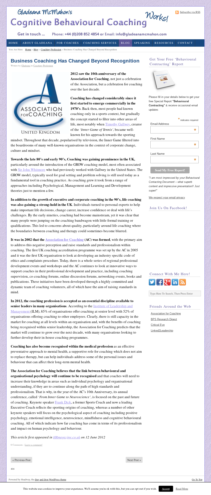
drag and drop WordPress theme (50, 479)
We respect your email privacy (167, 197)
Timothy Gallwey (117, 124)
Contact (185, 43)
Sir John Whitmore (31, 169)
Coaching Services (100, 43)
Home (13, 43)
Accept (166, 488)
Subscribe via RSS (190, 12)
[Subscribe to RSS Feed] (182, 284)
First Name (173, 138)
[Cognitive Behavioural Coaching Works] (89, 23)
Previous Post (21, 460)
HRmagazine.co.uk (66, 437)
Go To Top (197, 479)
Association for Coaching (64, 239)
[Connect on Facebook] (159, 284)
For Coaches (68, 43)
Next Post (134, 460)
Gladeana (25, 65)
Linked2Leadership (162, 330)
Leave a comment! (33, 444)
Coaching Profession (51, 49)
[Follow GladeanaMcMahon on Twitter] (152, 284)
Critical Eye (158, 324)
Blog (125, 43)
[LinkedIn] (175, 284)
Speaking (142, 43)
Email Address (173, 123)
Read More (182, 488)
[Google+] (167, 284)
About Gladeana (37, 43)
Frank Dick (63, 402)
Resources (164, 43)
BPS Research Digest (164, 319)
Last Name (173, 153)
